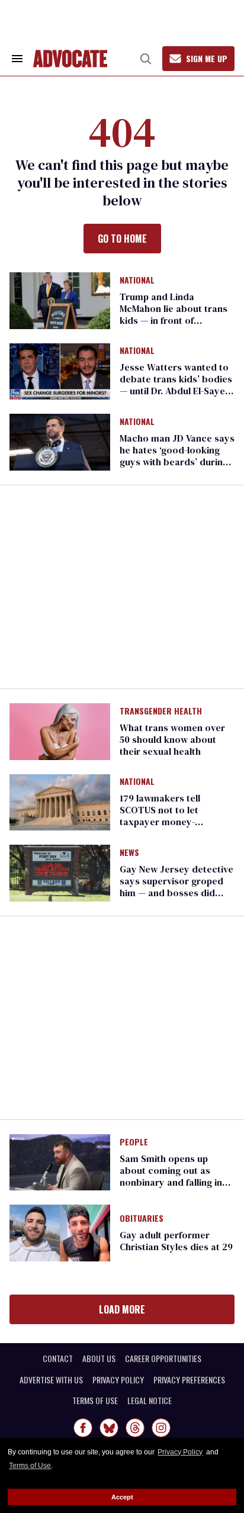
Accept (122, 1497)
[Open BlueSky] (108, 1427)
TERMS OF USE (95, 1400)
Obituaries (141, 1218)
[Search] (146, 58)
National (137, 280)
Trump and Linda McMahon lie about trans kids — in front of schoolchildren (173, 314)
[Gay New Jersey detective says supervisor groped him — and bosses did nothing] (59, 872)
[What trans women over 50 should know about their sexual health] (59, 730)
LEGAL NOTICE (149, 1400)
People (134, 1142)
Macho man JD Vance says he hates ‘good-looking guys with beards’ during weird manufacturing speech (177, 462)
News (129, 853)
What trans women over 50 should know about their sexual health (172, 739)
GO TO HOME (122, 238)
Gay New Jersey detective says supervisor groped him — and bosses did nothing (176, 886)
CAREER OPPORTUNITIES (163, 1358)
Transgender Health (161, 711)
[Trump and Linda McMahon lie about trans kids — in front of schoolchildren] (59, 299)
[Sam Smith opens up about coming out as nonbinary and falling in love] (59, 1161)
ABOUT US (98, 1358)
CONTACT (58, 1358)
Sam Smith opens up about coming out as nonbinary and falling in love (171, 1176)
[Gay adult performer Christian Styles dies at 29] (59, 1232)
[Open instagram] (161, 1427)
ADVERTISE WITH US (51, 1380)
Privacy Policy (180, 1452)
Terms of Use (30, 1466)
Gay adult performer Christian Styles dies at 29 (176, 1240)
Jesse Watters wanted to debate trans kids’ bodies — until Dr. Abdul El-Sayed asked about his (176, 384)
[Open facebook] (82, 1427)
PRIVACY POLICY (118, 1380)
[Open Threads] (135, 1427)
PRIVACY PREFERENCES (189, 1380)
